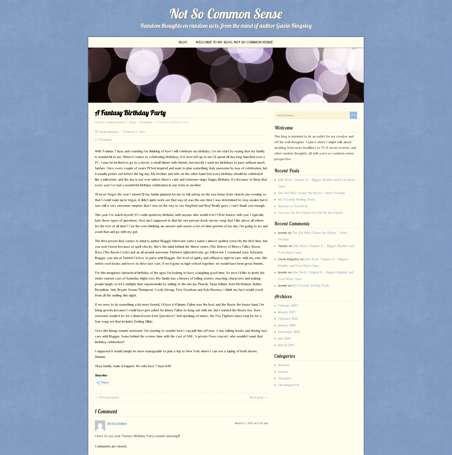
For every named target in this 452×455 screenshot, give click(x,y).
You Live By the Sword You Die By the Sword (310, 213)
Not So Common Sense (226, 13)
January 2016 (287, 325)
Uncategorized (288, 385)
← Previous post (107, 397)
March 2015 (286, 345)
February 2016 (288, 319)
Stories (283, 372)
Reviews (284, 365)
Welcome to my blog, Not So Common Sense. (235, 42)
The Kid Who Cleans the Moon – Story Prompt (311, 193)
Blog (183, 42)
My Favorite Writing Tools (296, 199)
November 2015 (289, 332)
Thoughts (105, 139)
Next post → (258, 397)
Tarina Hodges (117, 423)
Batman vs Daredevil (292, 206)
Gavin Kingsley (109, 132)
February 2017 (288, 305)
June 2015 (284, 338)
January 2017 (286, 312)
